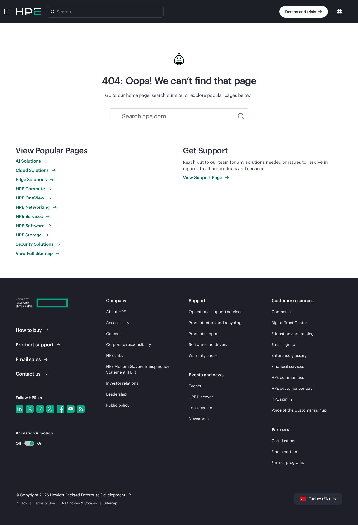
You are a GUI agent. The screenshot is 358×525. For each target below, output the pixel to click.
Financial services (288, 366)
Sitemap (110, 503)
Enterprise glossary (289, 355)
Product (35, 345)
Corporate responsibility (128, 344)
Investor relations (122, 383)
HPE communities (288, 377)
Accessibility (117, 322)
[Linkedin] (19, 409)
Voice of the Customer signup (299, 410)
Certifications (284, 440)
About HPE (116, 311)
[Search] (53, 12)
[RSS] (81, 409)
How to (29, 330)
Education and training (293, 333)
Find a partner (284, 451)
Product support (204, 333)
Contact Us (282, 311)
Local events (200, 407)
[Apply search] (241, 116)
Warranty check (203, 355)
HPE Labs (114, 355)
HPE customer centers (292, 388)
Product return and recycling (215, 322)
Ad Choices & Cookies (79, 503)
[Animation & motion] (29, 443)
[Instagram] (40, 409)
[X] (30, 409)
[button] (7, 12)
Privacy (21, 503)
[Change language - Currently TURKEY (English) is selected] (339, 11)
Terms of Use (44, 503)
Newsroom (199, 418)
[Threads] (50, 409)
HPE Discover (201, 396)
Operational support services (215, 311)
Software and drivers (208, 344)
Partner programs (288, 462)
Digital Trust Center (289, 322)
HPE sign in (282, 399)
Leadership (116, 394)
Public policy (117, 405)
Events (195, 385)
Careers (113, 333)
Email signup (283, 344)
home (132, 95)
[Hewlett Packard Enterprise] (28, 11)
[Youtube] (71, 409)
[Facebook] (60, 409)
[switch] (26, 443)
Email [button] (28, 359)
